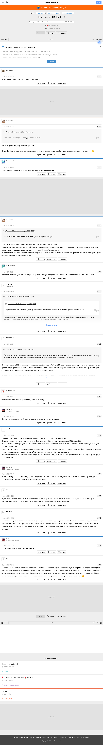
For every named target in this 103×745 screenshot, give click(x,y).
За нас (16, 737)
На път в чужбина (7, 698)
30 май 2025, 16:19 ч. (68, 22)
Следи (52, 33)
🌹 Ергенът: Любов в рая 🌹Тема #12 (18, 677)
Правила (32, 737)
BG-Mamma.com (56, 741)
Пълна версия (79, 737)
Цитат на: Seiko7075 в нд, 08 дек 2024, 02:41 (19, 349)
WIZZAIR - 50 (7, 691)
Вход (98, 2)
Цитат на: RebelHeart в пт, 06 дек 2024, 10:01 (19, 296)
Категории (69, 737)
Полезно (52, 83)
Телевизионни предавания (10, 685)
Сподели (63, 33)
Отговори (40, 33)
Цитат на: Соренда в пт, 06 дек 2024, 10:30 (19, 132)
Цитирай (63, 83)
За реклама (24, 737)
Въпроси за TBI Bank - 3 (51, 17)
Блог (87, 737)
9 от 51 (51, 39)
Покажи (51, 61)
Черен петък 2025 (10, 664)
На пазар (5, 671)
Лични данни (41, 737)
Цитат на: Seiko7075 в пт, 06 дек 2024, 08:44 (22, 304)
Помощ (62, 737)
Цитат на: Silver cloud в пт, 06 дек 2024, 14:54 (19, 231)
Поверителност (52, 737)
